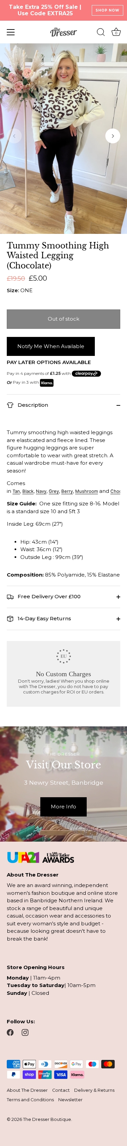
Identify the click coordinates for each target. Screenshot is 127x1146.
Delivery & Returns (94, 1090)
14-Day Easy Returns (43, 618)
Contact (61, 1090)
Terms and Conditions (30, 1099)
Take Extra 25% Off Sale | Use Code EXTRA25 (45, 10)
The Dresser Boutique (47, 1119)
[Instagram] (25, 1032)
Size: (13, 290)
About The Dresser (27, 1090)
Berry (67, 491)
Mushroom (86, 491)
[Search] (100, 33)
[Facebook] (10, 1032)
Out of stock (63, 319)
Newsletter (70, 1099)
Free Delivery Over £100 (48, 596)
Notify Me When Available (50, 346)
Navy (41, 491)
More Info (63, 806)
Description (32, 405)
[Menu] (10, 32)
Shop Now (107, 10)
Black (28, 491)
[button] (14, 135)
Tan (16, 491)
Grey (54, 491)
